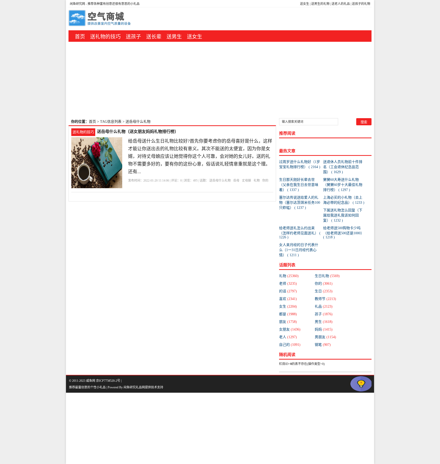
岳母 (236, 180)
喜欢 (288, 299)
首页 (80, 36)
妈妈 (324, 329)
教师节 (325, 299)
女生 (288, 306)
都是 (288, 314)
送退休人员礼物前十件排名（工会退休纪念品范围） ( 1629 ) (342, 167)
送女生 (304, 4)
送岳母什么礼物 (220, 180)
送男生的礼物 (320, 4)
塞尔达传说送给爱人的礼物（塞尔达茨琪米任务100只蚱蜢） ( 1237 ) (299, 203)
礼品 (324, 306)
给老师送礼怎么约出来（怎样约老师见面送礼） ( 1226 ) (300, 232)
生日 (324, 291)
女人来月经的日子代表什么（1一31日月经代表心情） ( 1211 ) (298, 250)
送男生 (174, 36)
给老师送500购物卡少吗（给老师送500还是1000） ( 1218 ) (343, 232)
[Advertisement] (220, 80)
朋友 (288, 322)
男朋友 (325, 337)
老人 (288, 337)
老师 (288, 283)
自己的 (289, 345)
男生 (324, 322)
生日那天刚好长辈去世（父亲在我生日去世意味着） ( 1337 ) (298, 185)
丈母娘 (246, 180)
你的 (265, 180)
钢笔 (323, 345)
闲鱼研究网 (77, 4)
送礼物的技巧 (105, 36)
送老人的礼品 (341, 4)
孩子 (324, 314)
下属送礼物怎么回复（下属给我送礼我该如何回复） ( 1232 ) (342, 215)
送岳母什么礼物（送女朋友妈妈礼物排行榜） (137, 131)
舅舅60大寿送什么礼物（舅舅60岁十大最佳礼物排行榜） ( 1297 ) (342, 185)
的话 (288, 291)
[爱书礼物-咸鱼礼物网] (100, 19)
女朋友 (289, 329)
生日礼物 (327, 276)
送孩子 (133, 36)
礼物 (257, 180)
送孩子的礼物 (361, 4)
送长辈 (153, 36)
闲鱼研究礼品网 (134, 387)
